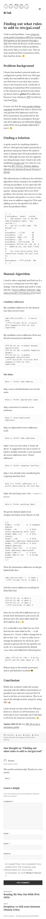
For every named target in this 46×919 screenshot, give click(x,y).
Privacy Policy (33, 873)
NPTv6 (28, 737)
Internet (12, 737)
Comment (9, 801)
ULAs (14, 100)
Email (7, 844)
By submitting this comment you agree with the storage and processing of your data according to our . (23, 870)
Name (7, 833)
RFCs (33, 737)
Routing (6, 740)
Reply (7, 778)
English (27, 735)
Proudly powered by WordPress (27, 916)
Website (7, 854)
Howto (6, 737)
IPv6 (17, 737)
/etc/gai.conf (19, 163)
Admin (36, 735)
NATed (38, 122)
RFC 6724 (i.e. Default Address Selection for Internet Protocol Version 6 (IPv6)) (22, 169)
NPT (29, 97)
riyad (19, 735)
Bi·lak (8, 13)
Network (22, 737)
